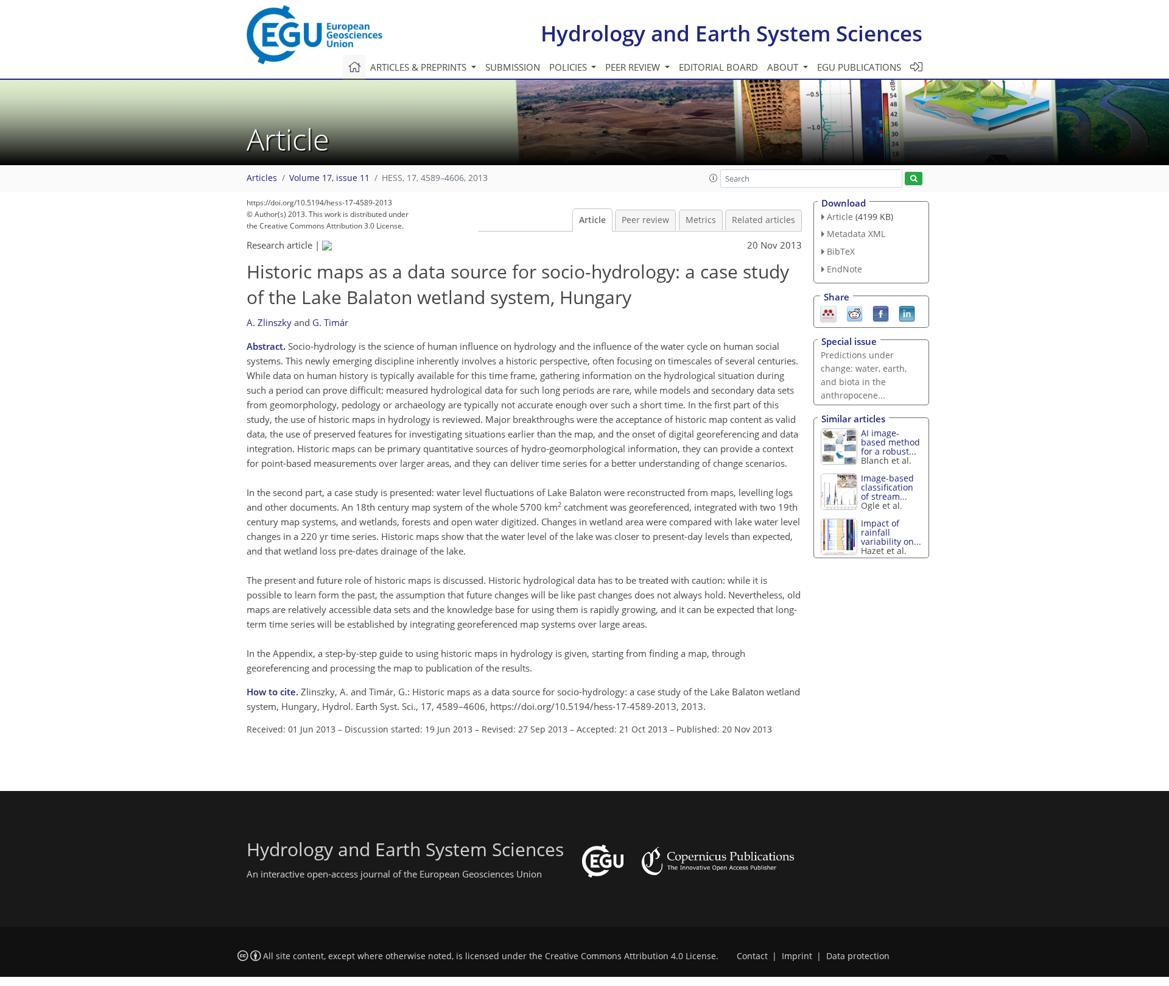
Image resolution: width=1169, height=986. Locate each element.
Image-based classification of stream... (887, 487)
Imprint (797, 956)
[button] (713, 177)
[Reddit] (854, 313)
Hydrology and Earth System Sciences (731, 33)
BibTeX (841, 251)
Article (592, 220)
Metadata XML (856, 233)
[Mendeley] (828, 313)
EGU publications (859, 67)
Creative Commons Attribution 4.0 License (630, 956)
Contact (752, 956)
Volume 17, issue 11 (329, 177)
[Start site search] (913, 179)
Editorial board (718, 67)
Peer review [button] (633, 67)
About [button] (784, 67)
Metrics (701, 220)
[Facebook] (880, 313)
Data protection (858, 956)
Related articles (763, 220)
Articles (262, 177)
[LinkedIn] (907, 313)
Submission (512, 67)
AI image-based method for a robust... (890, 442)
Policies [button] (569, 67)
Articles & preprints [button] (419, 67)
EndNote (844, 269)
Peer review (645, 220)
